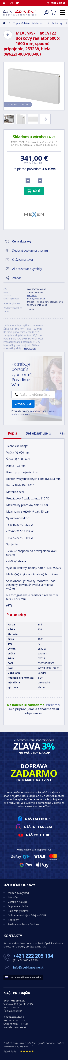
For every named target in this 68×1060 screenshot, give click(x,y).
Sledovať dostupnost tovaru (30, 250)
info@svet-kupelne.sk (28, 967)
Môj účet (13, 897)
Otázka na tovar (22, 259)
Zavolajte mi (23, 404)
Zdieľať (16, 278)
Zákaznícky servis (18, 910)
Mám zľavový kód (18, 892)
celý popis (29, 348)
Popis (12, 433)
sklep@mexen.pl (36, 298)
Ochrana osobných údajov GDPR (27, 915)
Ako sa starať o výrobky (27, 269)
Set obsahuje (38, 433)
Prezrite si (53, 705)
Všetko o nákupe (18, 901)
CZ (11, 3)
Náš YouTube (38, 835)
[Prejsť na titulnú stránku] (20, 12)
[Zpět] (7, 34)
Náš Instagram (38, 827)
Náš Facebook (38, 818)
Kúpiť (36, 191)
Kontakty (13, 919)
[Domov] (5, 3)
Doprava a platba (18, 906)
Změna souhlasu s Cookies (23, 924)
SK (17, 3)
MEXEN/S (32, 295)
